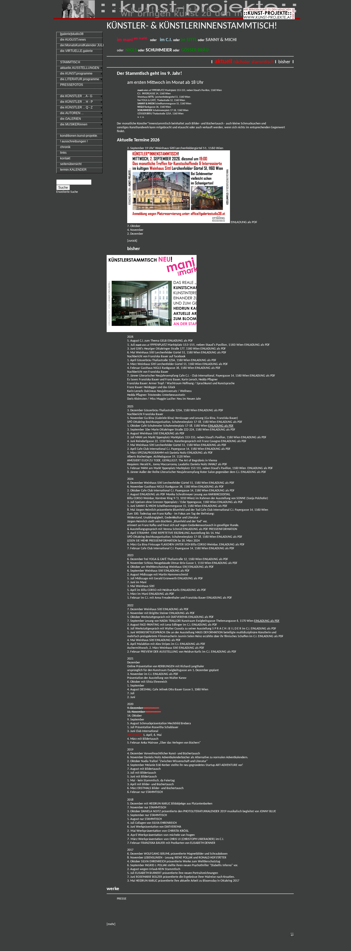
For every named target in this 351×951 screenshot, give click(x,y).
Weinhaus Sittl (145, 640)
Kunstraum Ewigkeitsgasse (198, 621)
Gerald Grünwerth (166, 578)
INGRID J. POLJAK (156, 865)
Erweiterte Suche (67, 192)
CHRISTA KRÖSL (178, 831)
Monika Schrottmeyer (180, 494)
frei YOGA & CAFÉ (155, 559)
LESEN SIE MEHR (137, 540)
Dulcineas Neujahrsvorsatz (161, 391)
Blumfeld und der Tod (186, 509)
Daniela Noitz (178, 452)
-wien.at (144, 90)
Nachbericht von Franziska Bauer (147, 371)
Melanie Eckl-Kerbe (157, 765)
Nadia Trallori (150, 761)
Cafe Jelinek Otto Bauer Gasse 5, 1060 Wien (180, 689)
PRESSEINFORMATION (223, 529)
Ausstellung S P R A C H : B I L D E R (219, 628)
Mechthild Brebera (179, 723)
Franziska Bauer (149, 379)
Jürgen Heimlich (146, 509)
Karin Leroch (189, 379)
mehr (111, 924)
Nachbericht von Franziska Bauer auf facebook (156, 356)
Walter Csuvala (175, 628)
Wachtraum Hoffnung (180, 383)
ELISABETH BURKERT (148, 873)
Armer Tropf (156, 383)
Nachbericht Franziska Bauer (145, 414)
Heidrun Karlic (171, 590)
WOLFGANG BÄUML (157, 853)
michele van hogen (182, 835)
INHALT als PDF (217, 464)
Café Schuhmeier (151, 425)
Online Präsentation (139, 666)
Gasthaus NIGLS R (155, 486)
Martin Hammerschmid (173, 574)
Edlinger (177, 624)
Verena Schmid (172, 529)
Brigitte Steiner (159, 613)
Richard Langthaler (192, 666)
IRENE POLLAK (183, 857)
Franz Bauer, (173, 379)
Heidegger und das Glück (159, 387)
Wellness (186, 391)
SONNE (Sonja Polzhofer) (252, 498)
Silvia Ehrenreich (157, 681)
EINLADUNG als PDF (244, 222)
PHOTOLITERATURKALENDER (201, 811)
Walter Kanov (177, 678)
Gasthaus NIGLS (151, 368)
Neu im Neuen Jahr (189, 398)
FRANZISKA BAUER (153, 843)
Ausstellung (156, 678)
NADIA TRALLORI (170, 621)
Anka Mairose (149, 742)
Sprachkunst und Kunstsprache (216, 383)
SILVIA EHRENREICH (164, 823)
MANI (139, 437)
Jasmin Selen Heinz (190, 636)
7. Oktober (133, 226)
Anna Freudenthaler (167, 597)
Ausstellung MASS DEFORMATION (201, 632)
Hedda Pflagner (208, 379)
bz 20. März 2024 (189, 540)
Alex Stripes (162, 644)
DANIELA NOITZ (151, 811)
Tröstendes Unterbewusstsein (166, 395)
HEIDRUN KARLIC (160, 803)
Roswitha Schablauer (164, 727)
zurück (132, 240)
